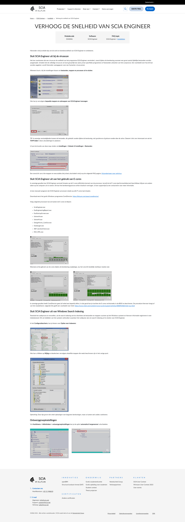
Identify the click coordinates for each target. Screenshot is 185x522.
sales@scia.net (44, 505)
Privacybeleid (111, 513)
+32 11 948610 (48, 491)
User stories (137, 487)
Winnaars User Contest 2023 (143, 484)
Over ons (86, 9)
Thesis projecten (91, 490)
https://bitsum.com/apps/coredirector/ (86, 196)
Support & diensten (74, 9)
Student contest (91, 487)
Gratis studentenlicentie (94, 482)
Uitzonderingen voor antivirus (111, 173)
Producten (60, 9)
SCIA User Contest (139, 482)
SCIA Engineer (40, 18)
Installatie (50, 18)
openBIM (65, 482)
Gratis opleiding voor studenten (96, 484)
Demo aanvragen (107, 9)
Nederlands (149, 2)
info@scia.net (44, 500)
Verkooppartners (115, 484)
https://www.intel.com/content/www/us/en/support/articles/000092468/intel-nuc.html (105, 306)
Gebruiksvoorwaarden (125, 513)
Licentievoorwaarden (142, 513)
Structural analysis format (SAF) (72, 484)
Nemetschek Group (116, 482)
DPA (153, 513)
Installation (121, 39)
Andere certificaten (68, 498)
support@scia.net (44, 502)
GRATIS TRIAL (136, 9)
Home (32, 18)
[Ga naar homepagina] (37, 480)
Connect (95, 9)
